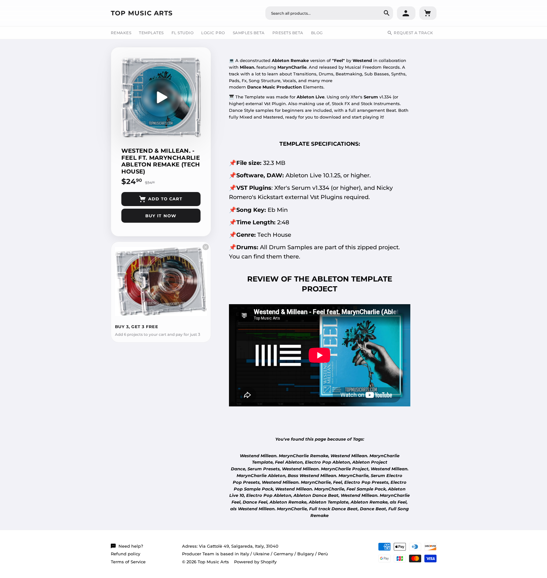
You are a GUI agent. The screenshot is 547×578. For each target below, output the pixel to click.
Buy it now (160, 215)
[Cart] (428, 13)
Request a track (413, 32)
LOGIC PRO (213, 32)
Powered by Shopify (255, 561)
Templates (151, 32)
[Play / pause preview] (161, 97)
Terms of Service (128, 561)
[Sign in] (406, 13)
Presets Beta (287, 32)
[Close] (205, 247)
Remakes (121, 32)
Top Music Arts (142, 13)
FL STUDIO (182, 32)
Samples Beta (249, 32)
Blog (317, 32)
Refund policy (125, 553)
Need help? (130, 546)
